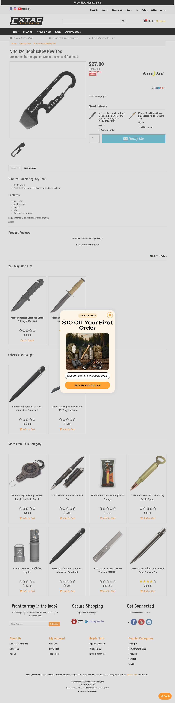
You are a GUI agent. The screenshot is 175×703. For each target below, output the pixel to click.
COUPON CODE (87, 315)
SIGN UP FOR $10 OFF (87, 385)
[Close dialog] (110, 315)
